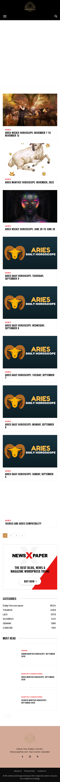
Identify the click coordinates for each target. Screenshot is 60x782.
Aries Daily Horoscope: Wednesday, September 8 (25, 327)
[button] (4, 16)
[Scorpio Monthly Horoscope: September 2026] (11, 700)
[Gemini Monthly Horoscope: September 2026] (11, 653)
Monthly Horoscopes (31, 674)
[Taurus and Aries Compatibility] (30, 500)
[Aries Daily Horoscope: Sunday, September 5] (30, 451)
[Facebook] (22, 757)
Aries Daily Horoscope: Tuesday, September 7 (29, 376)
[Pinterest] (37, 757)
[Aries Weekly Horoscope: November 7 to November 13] (30, 110)
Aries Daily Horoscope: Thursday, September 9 (24, 277)
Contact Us (41, 771)
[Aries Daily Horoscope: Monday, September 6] (30, 401)
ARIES (8, 130)
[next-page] (22, 535)
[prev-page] (4, 716)
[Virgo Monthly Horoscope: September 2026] (11, 676)
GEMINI (24, 650)
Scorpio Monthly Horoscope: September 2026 (34, 701)
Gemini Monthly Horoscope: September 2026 (38, 655)
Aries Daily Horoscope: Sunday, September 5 (29, 475)
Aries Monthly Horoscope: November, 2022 (29, 182)
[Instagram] (30, 756)
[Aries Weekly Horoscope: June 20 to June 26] (30, 206)
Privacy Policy (29, 771)
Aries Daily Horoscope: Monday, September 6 (29, 426)
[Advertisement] (30, 51)
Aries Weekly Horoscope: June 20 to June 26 (30, 229)
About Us (17, 771)
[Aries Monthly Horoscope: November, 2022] (30, 159)
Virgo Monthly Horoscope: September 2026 (37, 678)
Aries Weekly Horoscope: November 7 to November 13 (28, 134)
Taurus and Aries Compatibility (23, 523)
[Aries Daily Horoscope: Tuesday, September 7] (30, 352)
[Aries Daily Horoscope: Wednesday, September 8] (30, 302)
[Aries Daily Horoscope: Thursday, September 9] (30, 253)
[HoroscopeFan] (30, 6)
